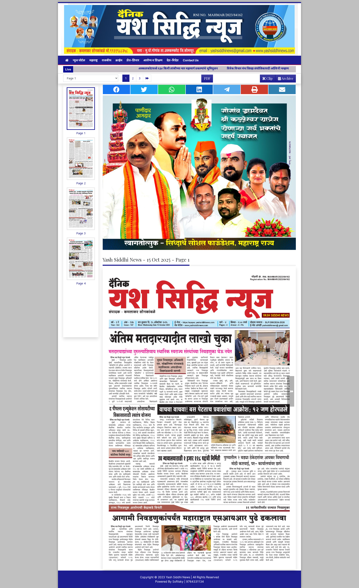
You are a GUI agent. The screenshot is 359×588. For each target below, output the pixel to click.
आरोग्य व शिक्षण (152, 60)
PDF (207, 78)
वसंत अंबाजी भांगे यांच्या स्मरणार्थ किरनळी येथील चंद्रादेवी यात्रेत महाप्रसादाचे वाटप (293, 68)
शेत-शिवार (133, 60)
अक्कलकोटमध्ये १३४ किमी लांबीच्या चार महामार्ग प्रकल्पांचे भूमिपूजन (125, 68)
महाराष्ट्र (93, 60)
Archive (287, 78)
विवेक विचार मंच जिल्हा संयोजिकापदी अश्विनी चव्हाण (205, 68)
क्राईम (119, 60)
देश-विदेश (173, 60)
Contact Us (191, 60)
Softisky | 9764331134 (188, 581)
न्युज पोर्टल (79, 60)
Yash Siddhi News (178, 577)
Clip (269, 78)
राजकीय (106, 60)
